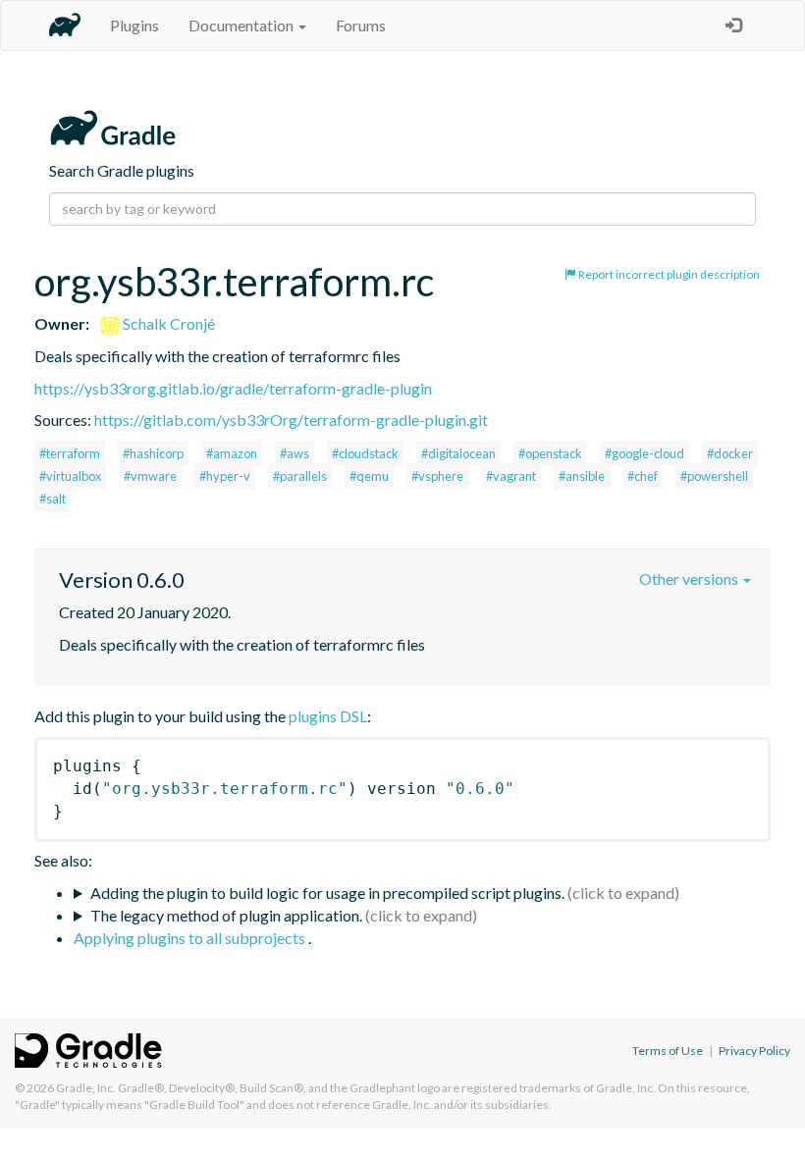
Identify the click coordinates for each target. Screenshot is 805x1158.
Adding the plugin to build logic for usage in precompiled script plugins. (327, 892)
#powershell (714, 476)
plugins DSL (328, 716)
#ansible (582, 476)
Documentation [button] (242, 25)
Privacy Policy (754, 1050)
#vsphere (437, 476)
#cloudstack (365, 453)
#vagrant (511, 476)
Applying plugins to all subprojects (191, 937)
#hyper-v (224, 476)
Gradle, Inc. (86, 1087)
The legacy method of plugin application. (226, 915)
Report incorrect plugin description (668, 274)
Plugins (134, 25)
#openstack (550, 453)
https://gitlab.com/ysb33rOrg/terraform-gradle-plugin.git (291, 419)
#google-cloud (644, 453)
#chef (642, 476)
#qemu (369, 476)
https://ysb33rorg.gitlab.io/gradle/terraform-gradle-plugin (233, 388)
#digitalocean (458, 453)
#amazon (231, 453)
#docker (730, 453)
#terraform (69, 453)
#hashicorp (153, 453)
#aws (294, 453)
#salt (52, 498)
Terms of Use (667, 1050)
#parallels (300, 476)
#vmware (150, 476)
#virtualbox (70, 476)
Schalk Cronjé (167, 323)
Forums (361, 25)
